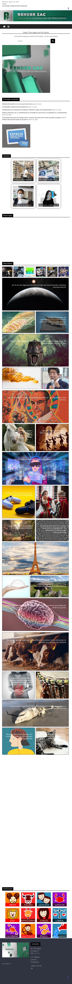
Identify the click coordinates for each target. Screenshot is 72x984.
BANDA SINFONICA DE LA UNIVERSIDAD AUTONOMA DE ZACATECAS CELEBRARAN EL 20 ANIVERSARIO (34, 113)
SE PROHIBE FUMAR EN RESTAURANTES (14, 107)
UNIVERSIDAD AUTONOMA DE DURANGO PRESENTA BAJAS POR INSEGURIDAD (27, 110)
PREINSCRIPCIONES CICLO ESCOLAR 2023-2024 (17, 6)
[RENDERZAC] (36, 11)
